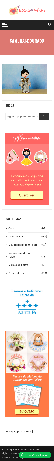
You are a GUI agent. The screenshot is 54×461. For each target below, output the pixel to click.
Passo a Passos (17, 273)
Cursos (12, 228)
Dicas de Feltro (17, 236)
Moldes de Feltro (18, 265)
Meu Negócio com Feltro (23, 245)
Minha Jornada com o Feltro (21, 254)
